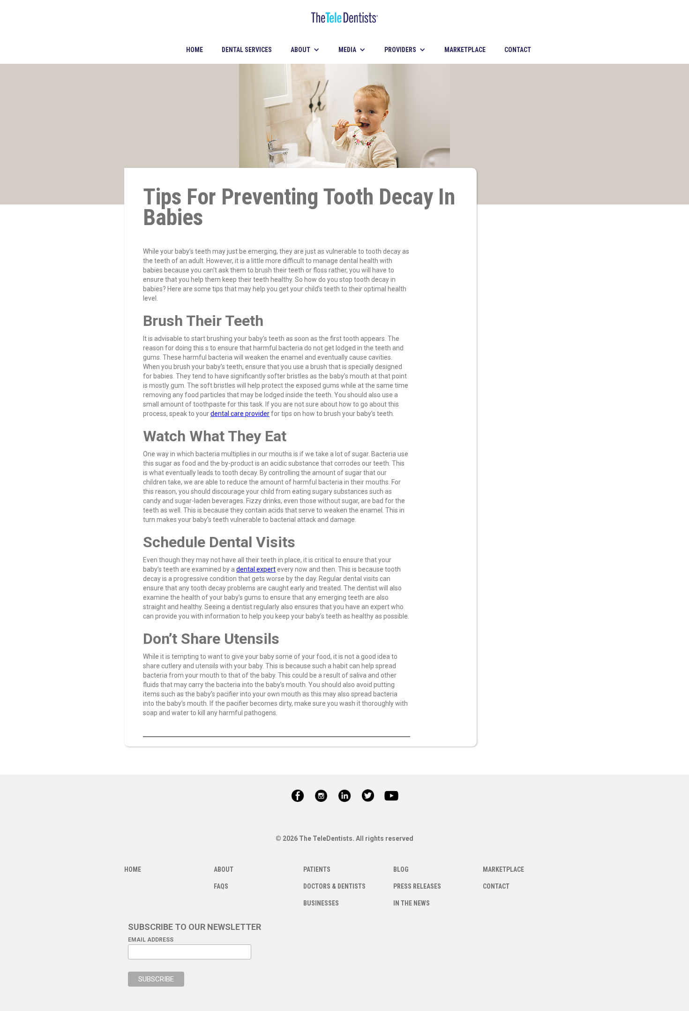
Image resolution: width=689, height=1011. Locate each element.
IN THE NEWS (411, 903)
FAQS (221, 886)
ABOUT (223, 869)
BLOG (401, 869)
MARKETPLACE (465, 49)
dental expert (256, 569)
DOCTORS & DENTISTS (334, 886)
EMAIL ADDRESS (150, 939)
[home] (344, 18)
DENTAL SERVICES (247, 49)
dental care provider (240, 413)
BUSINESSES (321, 903)
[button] (305, 50)
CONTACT (517, 49)
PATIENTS (316, 869)
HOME (194, 49)
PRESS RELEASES (417, 886)
